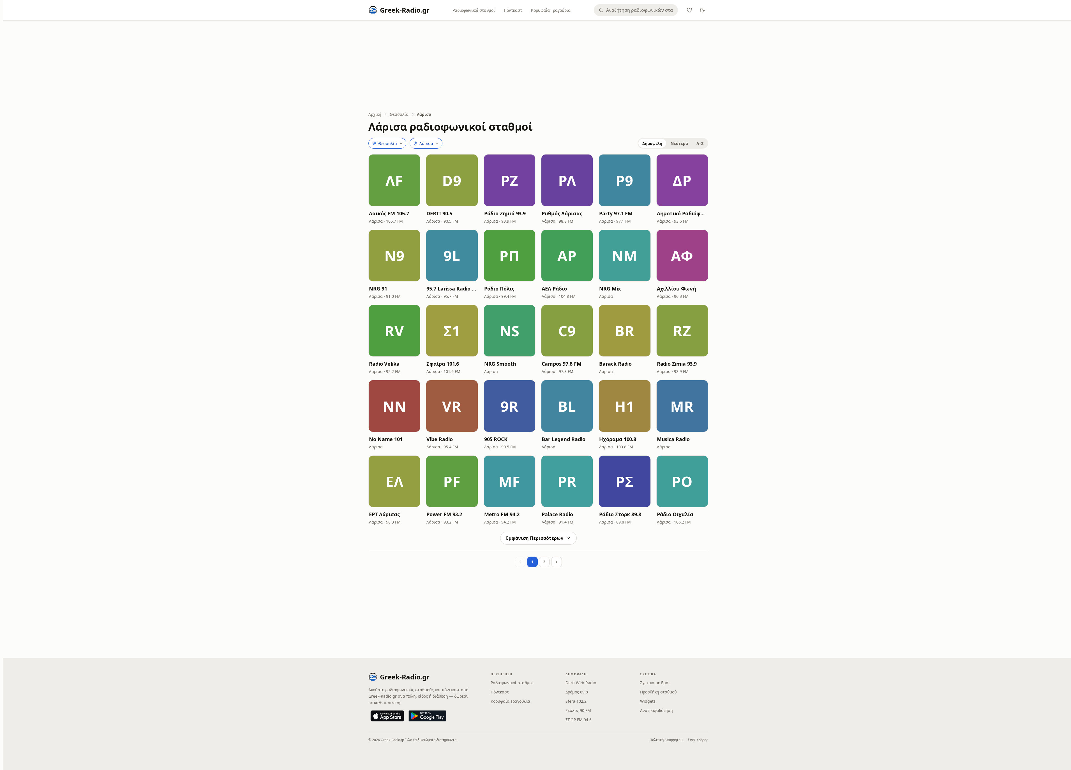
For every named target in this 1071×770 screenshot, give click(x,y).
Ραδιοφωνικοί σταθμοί (474, 10)
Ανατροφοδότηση (656, 710)
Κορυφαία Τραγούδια (551, 10)
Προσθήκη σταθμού (658, 692)
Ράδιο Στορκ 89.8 (620, 514)
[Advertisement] (538, 66)
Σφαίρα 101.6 (442, 363)
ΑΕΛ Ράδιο (554, 288)
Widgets (647, 701)
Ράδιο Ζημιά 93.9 (505, 213)
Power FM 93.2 (444, 514)
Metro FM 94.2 (502, 514)
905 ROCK (495, 439)
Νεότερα (679, 143)
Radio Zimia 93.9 (677, 363)
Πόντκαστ (513, 10)
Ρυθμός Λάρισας (562, 213)
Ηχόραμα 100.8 (617, 439)
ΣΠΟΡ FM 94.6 (578, 719)
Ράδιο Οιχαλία (675, 514)
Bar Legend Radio (563, 439)
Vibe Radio (439, 439)
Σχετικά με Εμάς (655, 682)
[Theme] (702, 10)
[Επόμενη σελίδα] (556, 562)
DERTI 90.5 (439, 213)
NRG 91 (378, 288)
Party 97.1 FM (616, 213)
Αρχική (374, 114)
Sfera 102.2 (576, 701)
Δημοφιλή (652, 143)
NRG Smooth (500, 363)
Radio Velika (384, 363)
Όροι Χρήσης (698, 739)
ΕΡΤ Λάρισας (384, 514)
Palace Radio (557, 514)
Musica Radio (673, 439)
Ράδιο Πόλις (499, 288)
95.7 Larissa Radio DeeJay (451, 288)
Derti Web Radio (580, 682)
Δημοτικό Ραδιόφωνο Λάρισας (682, 213)
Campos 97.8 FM (561, 363)
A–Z (699, 143)
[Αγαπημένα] (689, 10)
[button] (394, 180)
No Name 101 (386, 439)
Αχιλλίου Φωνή (676, 288)
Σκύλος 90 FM (578, 710)
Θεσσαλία (399, 114)
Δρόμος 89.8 (576, 692)
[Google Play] (427, 715)
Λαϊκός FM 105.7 (389, 213)
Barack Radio (615, 363)
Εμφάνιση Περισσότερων (535, 538)
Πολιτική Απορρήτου (666, 739)
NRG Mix (609, 288)
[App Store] (387, 715)
